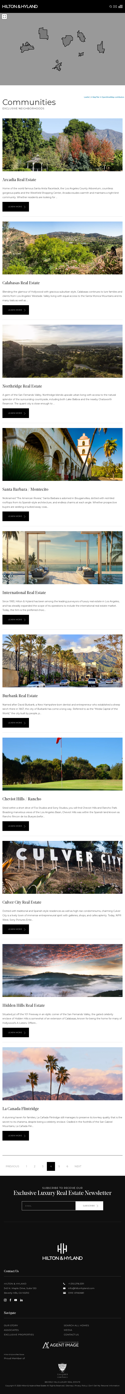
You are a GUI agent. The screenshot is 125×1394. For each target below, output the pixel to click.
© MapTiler (95, 97)
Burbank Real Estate (20, 696)
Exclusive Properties (19, 1334)
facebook (10, 1300)
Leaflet (86, 97)
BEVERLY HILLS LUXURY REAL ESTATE (62, 1382)
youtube (15, 1300)
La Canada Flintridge (20, 1109)
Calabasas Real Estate (21, 283)
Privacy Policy (81, 1386)
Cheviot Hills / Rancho (21, 799)
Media (68, 1330)
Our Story (11, 1325)
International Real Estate (24, 593)
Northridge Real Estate (22, 386)
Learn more (15, 206)
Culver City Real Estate (21, 903)
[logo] (62, 1251)
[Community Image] (62, 144)
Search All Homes (76, 1325)
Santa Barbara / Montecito (25, 490)
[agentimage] (62, 1346)
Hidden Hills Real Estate (23, 1006)
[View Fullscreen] (4, 16)
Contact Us (71, 1334)
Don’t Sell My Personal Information (104, 1386)
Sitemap (69, 1386)
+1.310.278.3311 (76, 1283)
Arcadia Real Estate (19, 180)
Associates (11, 1330)
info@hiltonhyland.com (81, 1288)
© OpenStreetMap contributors (112, 97)
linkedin (21, 1300)
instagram (5, 1300)
